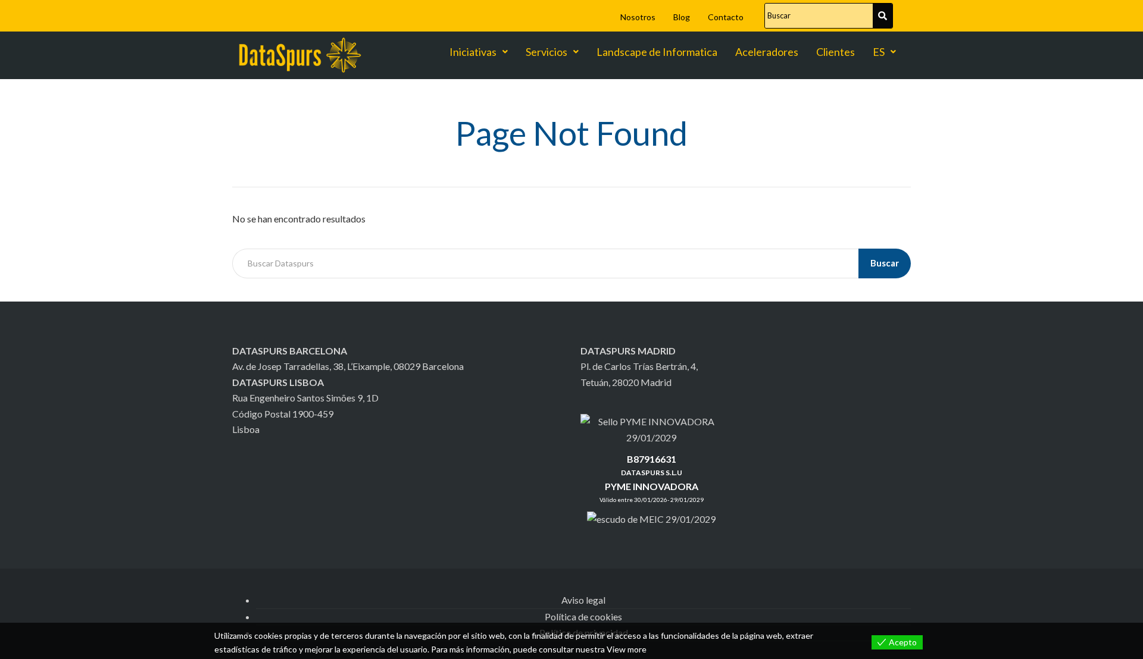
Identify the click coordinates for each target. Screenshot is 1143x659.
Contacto (726, 17)
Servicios (546, 51)
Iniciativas (472, 51)
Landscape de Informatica (657, 51)
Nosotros (637, 17)
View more (627, 649)
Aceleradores (766, 51)
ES (879, 51)
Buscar (884, 263)
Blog (681, 17)
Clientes (835, 51)
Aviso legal (583, 599)
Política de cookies (583, 616)
